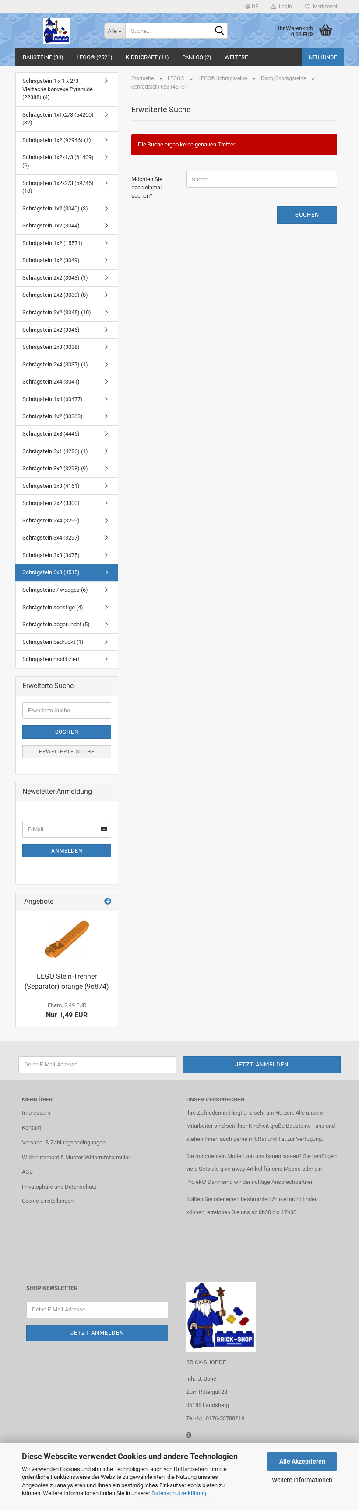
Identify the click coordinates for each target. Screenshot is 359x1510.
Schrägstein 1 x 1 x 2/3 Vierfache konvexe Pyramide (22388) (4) (57, 89)
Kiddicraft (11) (147, 57)
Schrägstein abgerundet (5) (56, 624)
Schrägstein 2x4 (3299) (51, 520)
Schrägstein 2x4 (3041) (51, 381)
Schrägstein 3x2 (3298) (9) (55, 468)
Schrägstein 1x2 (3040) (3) (55, 208)
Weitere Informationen (302, 1479)
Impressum (36, 1112)
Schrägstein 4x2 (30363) (52, 416)
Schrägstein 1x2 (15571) (52, 243)
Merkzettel (323, 7)
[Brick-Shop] (56, 30)
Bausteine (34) (43, 57)
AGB (27, 1172)
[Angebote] (107, 902)
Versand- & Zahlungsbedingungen (64, 1142)
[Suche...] (219, 31)
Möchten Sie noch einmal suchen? (146, 187)
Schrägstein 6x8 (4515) (51, 572)
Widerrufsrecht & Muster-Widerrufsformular (76, 1157)
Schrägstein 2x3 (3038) (51, 347)
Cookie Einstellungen (48, 1200)
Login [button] (284, 7)
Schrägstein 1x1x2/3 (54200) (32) (58, 118)
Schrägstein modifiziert (50, 659)
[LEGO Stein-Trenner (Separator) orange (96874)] (67, 939)
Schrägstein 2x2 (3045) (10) (56, 312)
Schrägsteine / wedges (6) (55, 589)
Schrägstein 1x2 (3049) (51, 260)
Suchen (307, 214)
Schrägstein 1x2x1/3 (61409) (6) (58, 161)
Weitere (236, 57)
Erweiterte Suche (67, 752)
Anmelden (67, 851)
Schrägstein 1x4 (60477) (52, 399)
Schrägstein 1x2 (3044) (51, 225)
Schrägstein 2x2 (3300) (51, 503)
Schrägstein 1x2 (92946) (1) (56, 140)
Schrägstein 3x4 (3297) (51, 537)
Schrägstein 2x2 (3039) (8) (55, 294)
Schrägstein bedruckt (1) (53, 642)
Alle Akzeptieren (302, 1461)
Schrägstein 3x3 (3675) (51, 555)
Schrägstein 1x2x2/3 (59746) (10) (58, 187)
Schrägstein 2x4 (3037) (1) (55, 364)
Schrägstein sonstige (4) (52, 607)
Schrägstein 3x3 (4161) (51, 486)
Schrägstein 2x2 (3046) (51, 330)
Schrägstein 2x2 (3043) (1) (55, 277)
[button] (252, 6)
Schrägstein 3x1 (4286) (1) (55, 451)
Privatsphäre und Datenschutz (59, 1186)
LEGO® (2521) (95, 57)
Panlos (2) (196, 57)
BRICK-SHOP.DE (206, 1362)
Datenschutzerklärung (178, 1493)
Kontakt (31, 1127)
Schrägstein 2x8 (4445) (51, 433)
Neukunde (323, 57)
